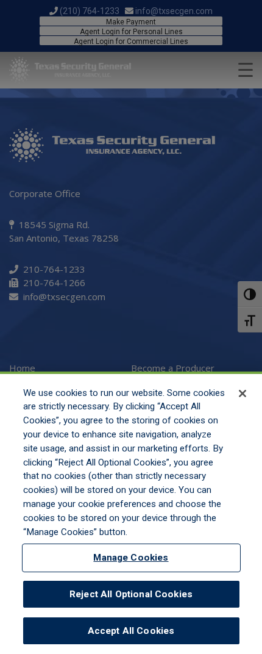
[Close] (242, 393)
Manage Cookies (130, 557)
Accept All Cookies (131, 630)
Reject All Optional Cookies (131, 594)
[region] (131, 513)
